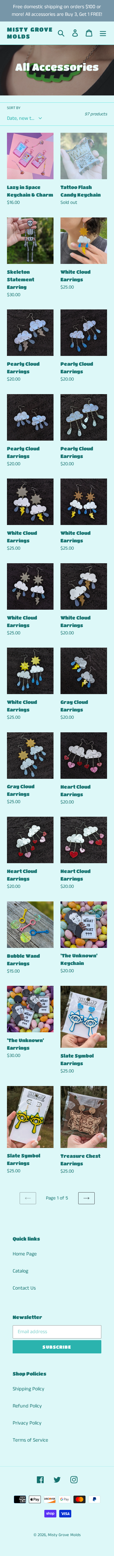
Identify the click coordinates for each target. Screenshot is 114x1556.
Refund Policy (27, 1406)
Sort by (14, 108)
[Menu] (103, 33)
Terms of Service (30, 1440)
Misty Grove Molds (30, 33)
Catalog (20, 1271)
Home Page (25, 1254)
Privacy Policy (27, 1423)
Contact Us (24, 1288)
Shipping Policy (28, 1389)
